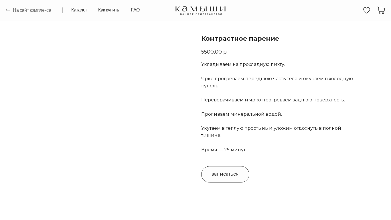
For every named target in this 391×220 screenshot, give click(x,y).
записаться (225, 174)
